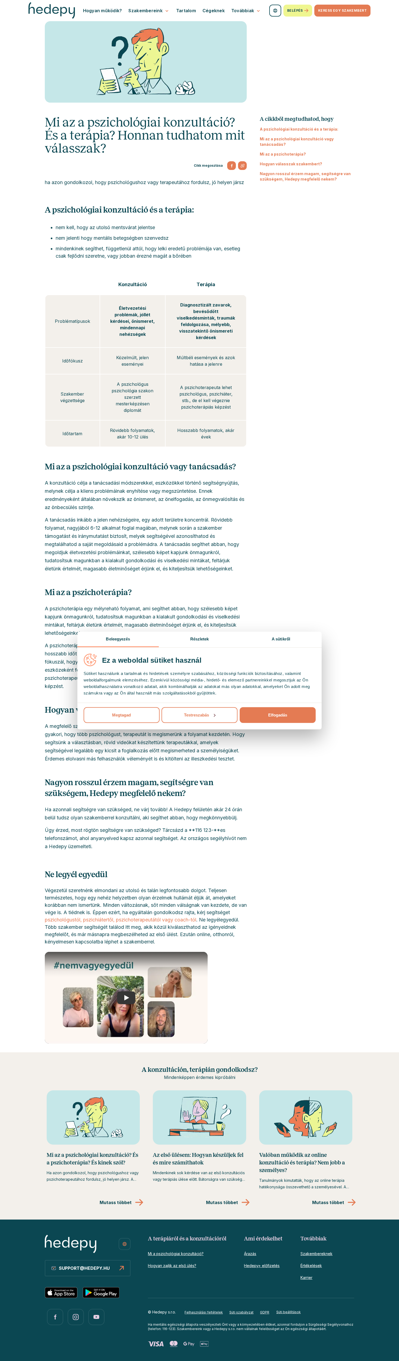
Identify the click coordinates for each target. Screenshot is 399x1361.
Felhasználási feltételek (204, 1312)
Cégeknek (213, 10)
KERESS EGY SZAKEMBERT (342, 10)
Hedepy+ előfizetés (262, 1265)
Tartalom (186, 10)
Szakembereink (145, 10)
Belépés (295, 10)
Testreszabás (196, 714)
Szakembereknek (316, 1253)
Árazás (250, 1253)
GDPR (264, 1312)
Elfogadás (277, 714)
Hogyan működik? (102, 10)
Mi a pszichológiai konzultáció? (176, 1253)
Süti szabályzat (241, 1312)
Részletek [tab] (199, 638)
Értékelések (311, 1265)
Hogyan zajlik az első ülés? (172, 1265)
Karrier (306, 1277)
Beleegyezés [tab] (118, 638)
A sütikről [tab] (281, 638)
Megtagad (121, 714)
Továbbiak (242, 10)
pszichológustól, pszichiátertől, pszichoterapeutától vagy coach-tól (120, 920)
